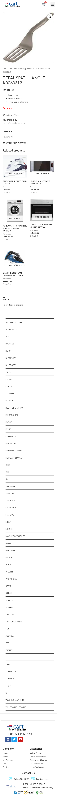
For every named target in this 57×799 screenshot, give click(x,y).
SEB (7, 629)
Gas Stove (11, 443)
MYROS (9, 557)
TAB (7, 643)
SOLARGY (10, 636)
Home (5, 69)
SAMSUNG (10, 614)
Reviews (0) (8, 137)
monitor (10, 543)
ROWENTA (10, 607)
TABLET (9, 650)
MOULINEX (10, 550)
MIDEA (8, 522)
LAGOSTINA (11, 507)
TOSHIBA (10, 678)
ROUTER (9, 600)
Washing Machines (15, 700)
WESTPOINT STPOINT (16, 707)
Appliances (27, 69)
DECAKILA (10, 401)
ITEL (7, 472)
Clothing (10, 393)
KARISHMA (10, 486)
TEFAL (23, 123)
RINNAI (9, 593)
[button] (52, 4)
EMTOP (9, 422)
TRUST (9, 686)
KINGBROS (10, 500)
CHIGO (9, 386)
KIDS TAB (10, 493)
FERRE (8, 429)
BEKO (8, 351)
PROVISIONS (11, 579)
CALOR (9, 372)
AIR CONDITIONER (14, 322)
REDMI (8, 586)
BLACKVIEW (11, 358)
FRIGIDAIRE (11, 436)
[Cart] (43, 4)
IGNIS (8, 465)
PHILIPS (9, 564)
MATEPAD (10, 515)
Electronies (12, 415)
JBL (7, 479)
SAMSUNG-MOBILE (14, 622)
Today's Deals (13, 671)
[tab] (28, 131)
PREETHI (9, 572)
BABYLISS (10, 344)
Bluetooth (11, 365)
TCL (7, 657)
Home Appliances (15, 69)
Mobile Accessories (15, 536)
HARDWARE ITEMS (14, 450)
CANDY (9, 379)
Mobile (9, 529)
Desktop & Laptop (15, 408)
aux (7, 336)
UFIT (8, 693)
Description (8, 131)
